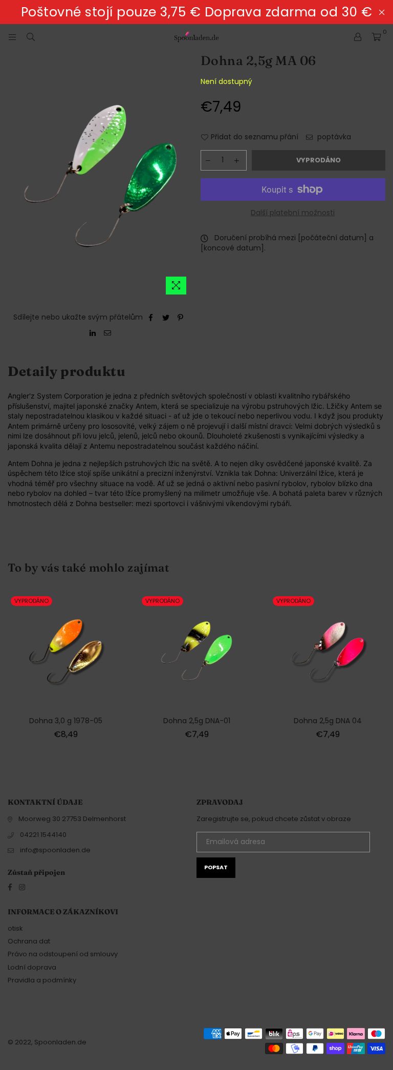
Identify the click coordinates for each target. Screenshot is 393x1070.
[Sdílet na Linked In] (93, 333)
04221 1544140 (43, 835)
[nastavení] (357, 37)
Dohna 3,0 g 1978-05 (65, 721)
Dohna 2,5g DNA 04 (328, 721)
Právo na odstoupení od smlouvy (63, 954)
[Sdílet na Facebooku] (151, 317)
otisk (15, 928)
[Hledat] (30, 37)
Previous (9, 670)
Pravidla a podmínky (42, 980)
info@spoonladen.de (55, 850)
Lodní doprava (32, 967)
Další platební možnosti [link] (293, 213)
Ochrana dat (29, 941)
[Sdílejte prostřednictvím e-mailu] (108, 333)
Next (384, 670)
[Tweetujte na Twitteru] (166, 317)
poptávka (333, 137)
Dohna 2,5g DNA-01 (196, 721)
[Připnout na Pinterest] (181, 317)
